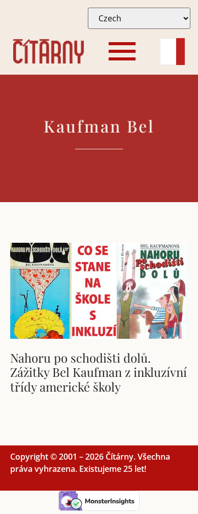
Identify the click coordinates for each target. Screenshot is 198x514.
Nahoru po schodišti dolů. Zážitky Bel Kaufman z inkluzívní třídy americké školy (98, 372)
